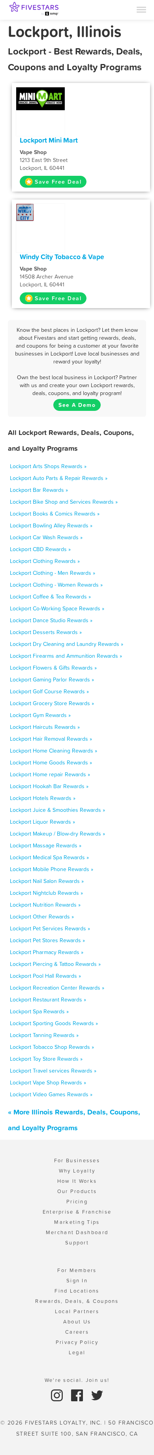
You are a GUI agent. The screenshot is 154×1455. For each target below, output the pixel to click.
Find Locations (76, 1291)
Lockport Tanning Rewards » (44, 1035)
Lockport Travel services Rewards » (53, 1071)
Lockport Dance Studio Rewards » (51, 620)
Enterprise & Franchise (77, 1212)
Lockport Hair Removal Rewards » (51, 739)
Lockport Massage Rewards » (45, 845)
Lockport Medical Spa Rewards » (49, 857)
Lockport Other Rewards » (42, 916)
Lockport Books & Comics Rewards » (55, 514)
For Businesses (77, 1160)
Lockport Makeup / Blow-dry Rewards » (57, 834)
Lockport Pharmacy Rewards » (46, 952)
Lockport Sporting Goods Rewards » (54, 1023)
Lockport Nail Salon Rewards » (47, 881)
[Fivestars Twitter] (97, 1395)
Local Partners (77, 1311)
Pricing (77, 1201)
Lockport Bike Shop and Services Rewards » (64, 502)
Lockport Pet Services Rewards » (50, 928)
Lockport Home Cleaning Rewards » (53, 751)
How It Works (77, 1181)
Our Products (77, 1191)
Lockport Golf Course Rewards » (49, 691)
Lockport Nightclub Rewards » (46, 893)
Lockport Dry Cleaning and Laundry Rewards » (66, 644)
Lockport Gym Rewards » (40, 715)
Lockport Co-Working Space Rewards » (57, 608)
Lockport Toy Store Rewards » (46, 1059)
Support (77, 1242)
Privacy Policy (77, 1342)
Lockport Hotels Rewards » (42, 798)
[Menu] (141, 9)
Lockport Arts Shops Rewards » (48, 466)
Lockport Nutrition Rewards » (45, 905)
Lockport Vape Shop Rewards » (48, 1082)
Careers (77, 1332)
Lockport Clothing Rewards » (45, 561)
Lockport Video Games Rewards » (51, 1094)
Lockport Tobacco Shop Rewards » (52, 1047)
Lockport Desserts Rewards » (46, 632)
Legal (77, 1352)
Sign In (77, 1280)
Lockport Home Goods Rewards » (51, 762)
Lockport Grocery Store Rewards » (52, 703)
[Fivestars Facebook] (78, 1395)
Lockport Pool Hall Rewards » (45, 976)
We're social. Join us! (77, 1380)
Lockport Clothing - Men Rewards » (52, 573)
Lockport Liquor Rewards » (42, 822)
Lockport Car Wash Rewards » (46, 537)
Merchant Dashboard (77, 1232)
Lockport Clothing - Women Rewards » (56, 585)
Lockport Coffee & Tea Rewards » (50, 596)
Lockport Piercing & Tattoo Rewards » (55, 964)
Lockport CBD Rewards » (40, 549)
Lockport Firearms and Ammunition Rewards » (66, 656)
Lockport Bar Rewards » (39, 490)
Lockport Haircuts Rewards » (45, 727)
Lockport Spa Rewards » (39, 1011)
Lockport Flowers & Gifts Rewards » (53, 668)
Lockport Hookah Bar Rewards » (49, 786)
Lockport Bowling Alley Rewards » (51, 525)
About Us (77, 1321)
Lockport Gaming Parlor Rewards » (52, 679)
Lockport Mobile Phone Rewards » (51, 869)
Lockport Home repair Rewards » (50, 774)
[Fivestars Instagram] (58, 1395)
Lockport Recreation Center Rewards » (57, 988)
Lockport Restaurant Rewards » (48, 999)
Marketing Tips (77, 1222)
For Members (76, 1270)
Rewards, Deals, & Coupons (77, 1301)
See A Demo (77, 405)
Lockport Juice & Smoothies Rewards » (57, 810)
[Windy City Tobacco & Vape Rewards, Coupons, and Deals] (40, 212)
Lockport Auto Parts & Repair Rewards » (58, 478)
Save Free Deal (58, 182)
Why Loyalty (77, 1171)
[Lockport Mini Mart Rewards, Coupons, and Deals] (40, 98)
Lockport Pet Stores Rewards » (47, 940)
